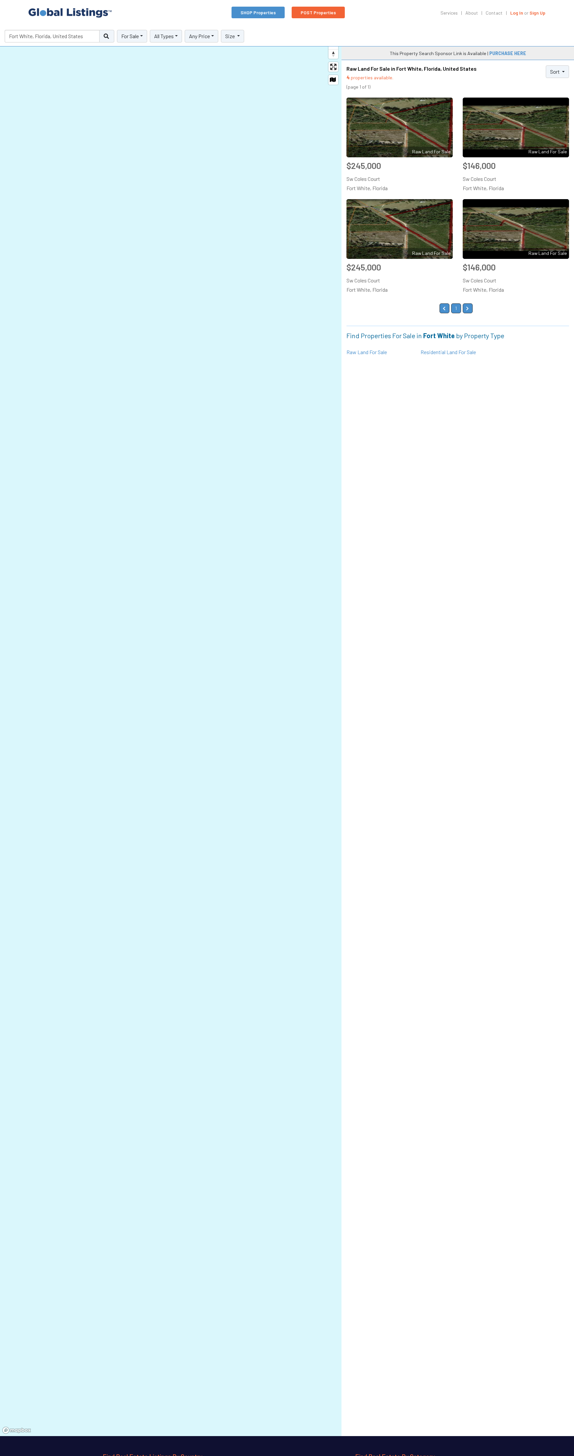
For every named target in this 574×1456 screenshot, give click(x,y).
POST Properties (318, 12)
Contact (494, 13)
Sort (555, 71)
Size (230, 36)
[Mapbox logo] (16, 1430)
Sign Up (537, 13)
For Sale (130, 36)
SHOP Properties (258, 12)
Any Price (199, 36)
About (471, 13)
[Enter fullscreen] (333, 67)
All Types (164, 36)
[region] (170, 731)
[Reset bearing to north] (333, 54)
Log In (516, 13)
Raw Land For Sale (366, 352)
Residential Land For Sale (448, 352)
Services (449, 13)
